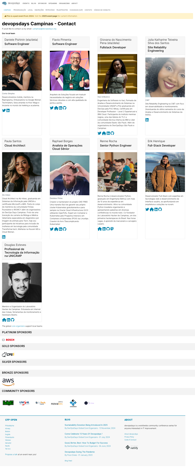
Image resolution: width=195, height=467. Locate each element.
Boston (7, 431)
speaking (52, 3)
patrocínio (50, 10)
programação (20, 10)
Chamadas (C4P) (76, 10)
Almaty (7, 429)
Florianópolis (9, 437)
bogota (7, 434)
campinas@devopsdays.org (44, 29)
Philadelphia (9, 426)
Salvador (8, 443)
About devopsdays (131, 434)
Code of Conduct (130, 440)
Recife (7, 446)
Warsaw (8, 440)
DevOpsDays (13, 3)
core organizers (18, 326)
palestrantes (62, 10)
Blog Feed (68, 461)
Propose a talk (11, 454)
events (26, 3)
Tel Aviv (8, 449)
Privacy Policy (129, 437)
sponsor (42, 3)
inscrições (39, 10)
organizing (64, 3)
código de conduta (102, 10)
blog (33, 3)
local (30, 10)
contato (88, 10)
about (75, 3)
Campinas (7, 10)
